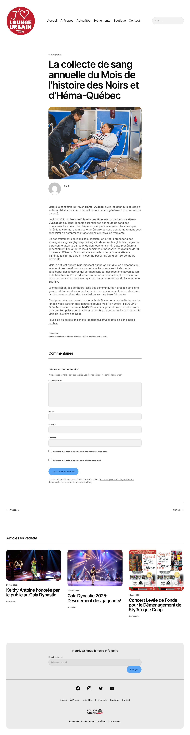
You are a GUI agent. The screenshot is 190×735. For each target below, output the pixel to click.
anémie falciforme (58, 336)
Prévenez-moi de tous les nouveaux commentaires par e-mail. (80, 451)
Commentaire (55, 380)
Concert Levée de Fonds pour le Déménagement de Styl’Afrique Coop (155, 605)
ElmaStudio (74, 721)
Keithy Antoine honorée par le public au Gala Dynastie (33, 592)
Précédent (14, 510)
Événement (53, 333)
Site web (52, 438)
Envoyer (134, 669)
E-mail (52, 424)
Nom (51, 411)
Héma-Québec (74, 336)
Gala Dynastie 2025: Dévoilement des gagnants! (94, 598)
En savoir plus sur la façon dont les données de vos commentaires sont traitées (91, 480)
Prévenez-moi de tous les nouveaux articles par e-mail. (77, 461)
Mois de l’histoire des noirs (96, 336)
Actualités (10, 601)
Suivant (177, 510)
